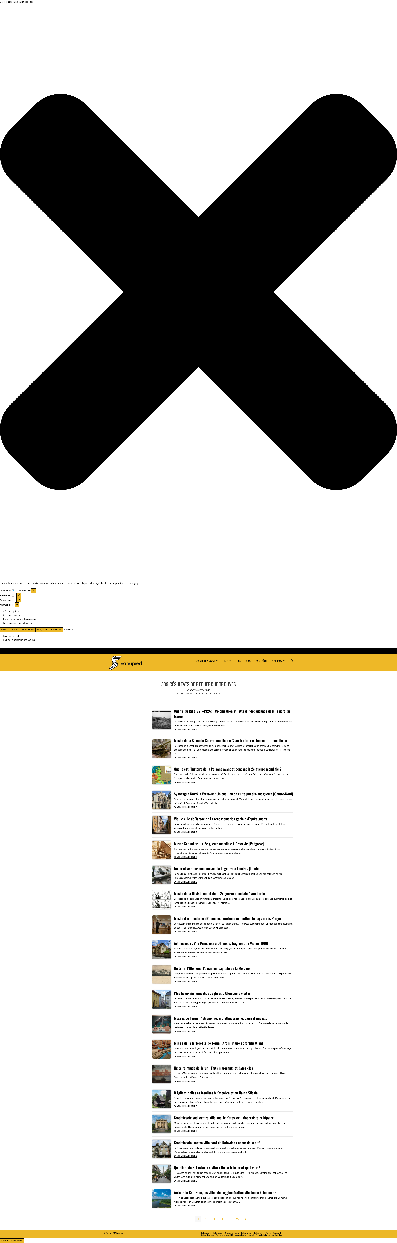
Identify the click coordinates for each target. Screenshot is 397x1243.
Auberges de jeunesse (232, 1233)
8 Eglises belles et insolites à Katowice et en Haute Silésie (216, 1093)
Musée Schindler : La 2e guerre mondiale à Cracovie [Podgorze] (219, 843)
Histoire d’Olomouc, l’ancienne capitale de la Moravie (212, 968)
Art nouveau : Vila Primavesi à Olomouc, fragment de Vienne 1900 (221, 943)
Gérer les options (11, 611)
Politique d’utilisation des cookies (19, 640)
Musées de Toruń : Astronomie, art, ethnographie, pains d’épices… (220, 1018)
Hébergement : (218, 1233)
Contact (268, 1233)
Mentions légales (240, 1235)
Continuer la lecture (185, 730)
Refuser (16, 629)
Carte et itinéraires (207, 1235)
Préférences (28, 629)
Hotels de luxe (259, 1233)
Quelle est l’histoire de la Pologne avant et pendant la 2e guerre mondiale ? (228, 769)
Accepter (5, 629)
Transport (276, 1233)
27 (237, 1219)
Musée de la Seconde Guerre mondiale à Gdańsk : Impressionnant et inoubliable (230, 740)
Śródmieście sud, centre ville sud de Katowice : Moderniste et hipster (223, 1117)
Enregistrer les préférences (49, 629)
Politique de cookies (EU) (224, 1235)
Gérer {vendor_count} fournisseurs (19, 619)
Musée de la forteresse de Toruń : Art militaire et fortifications (218, 1043)
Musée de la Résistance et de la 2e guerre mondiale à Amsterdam (220, 893)
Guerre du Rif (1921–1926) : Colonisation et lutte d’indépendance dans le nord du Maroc (232, 713)
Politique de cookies (12, 636)
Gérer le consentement (12, 1240)
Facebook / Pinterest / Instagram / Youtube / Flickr (265, 1235)
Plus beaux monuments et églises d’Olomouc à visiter (212, 993)
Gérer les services (11, 615)
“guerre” (203, 693)
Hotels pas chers (246, 1233)
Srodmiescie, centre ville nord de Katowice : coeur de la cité (217, 1142)
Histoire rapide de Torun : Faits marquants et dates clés (213, 1068)
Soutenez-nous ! (206, 1233)
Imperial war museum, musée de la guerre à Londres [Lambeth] (219, 868)
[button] (198, 292)
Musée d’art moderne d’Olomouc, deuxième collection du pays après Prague (228, 918)
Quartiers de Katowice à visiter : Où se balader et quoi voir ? (217, 1167)
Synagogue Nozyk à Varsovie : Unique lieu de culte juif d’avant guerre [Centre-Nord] (233, 794)
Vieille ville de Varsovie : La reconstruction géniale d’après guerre (221, 818)
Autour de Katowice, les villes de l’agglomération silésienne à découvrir (225, 1192)
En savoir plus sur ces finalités (17, 623)
